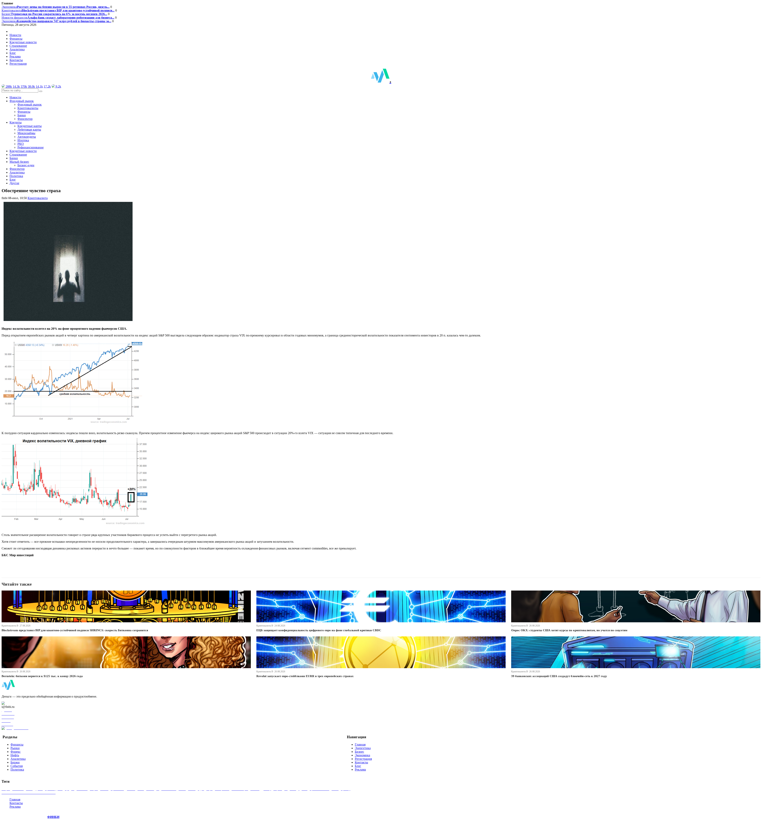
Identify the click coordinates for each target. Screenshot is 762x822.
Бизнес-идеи (25, 165)
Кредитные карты (29, 126)
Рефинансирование (30, 147)
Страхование (18, 45)
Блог (13, 53)
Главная (360, 744)
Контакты (16, 60)
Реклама (15, 56)
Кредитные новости (23, 42)
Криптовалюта (58, 10)
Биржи (15, 762)
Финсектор (25, 118)
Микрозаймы (26, 133)
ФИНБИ (53, 817)
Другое (14, 183)
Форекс (16, 751)
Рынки (15, 748)
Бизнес (54, 14)
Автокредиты (26, 136)
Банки (21, 115)
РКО (20, 144)
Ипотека (23, 140)
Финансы (16, 38)
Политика (16, 176)
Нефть (15, 755)
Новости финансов (58, 17)
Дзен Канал (14, 703)
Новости (15, 35)
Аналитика (17, 49)
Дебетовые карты (29, 129)
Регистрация (18, 63)
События (17, 766)
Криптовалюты (27, 108)
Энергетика (363, 748)
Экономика (56, 7)
